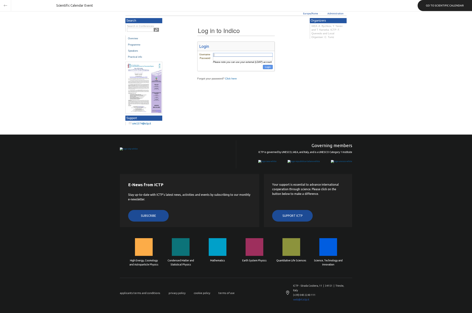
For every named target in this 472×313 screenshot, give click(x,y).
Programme (134, 44)
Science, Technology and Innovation (328, 262)
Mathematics (217, 260)
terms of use (226, 293)
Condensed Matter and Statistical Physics (181, 262)
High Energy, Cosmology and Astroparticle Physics (143, 262)
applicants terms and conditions (140, 293)
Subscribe (148, 215)
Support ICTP (292, 215)
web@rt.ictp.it (301, 299)
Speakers (133, 50)
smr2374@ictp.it (141, 123)
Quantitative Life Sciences (291, 260)
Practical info (135, 56)
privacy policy (177, 293)
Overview (133, 38)
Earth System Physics (254, 260)
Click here (231, 78)
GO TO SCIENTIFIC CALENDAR (445, 5)
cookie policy (202, 293)
